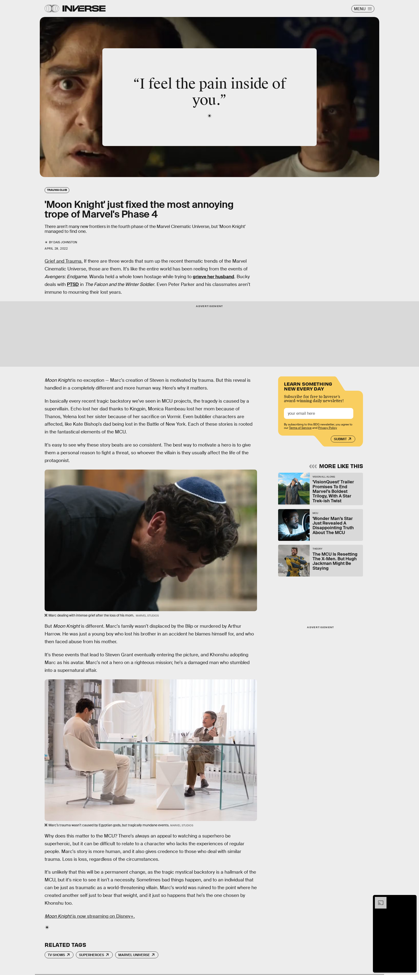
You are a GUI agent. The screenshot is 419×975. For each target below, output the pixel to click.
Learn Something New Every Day (308, 386)
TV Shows (56, 955)
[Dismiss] (411, 899)
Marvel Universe (134, 955)
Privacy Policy (327, 428)
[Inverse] (84, 8)
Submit (340, 439)
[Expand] (378, 899)
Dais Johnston (65, 242)
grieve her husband (213, 277)
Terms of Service (300, 428)
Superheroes (91, 955)
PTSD (73, 284)
